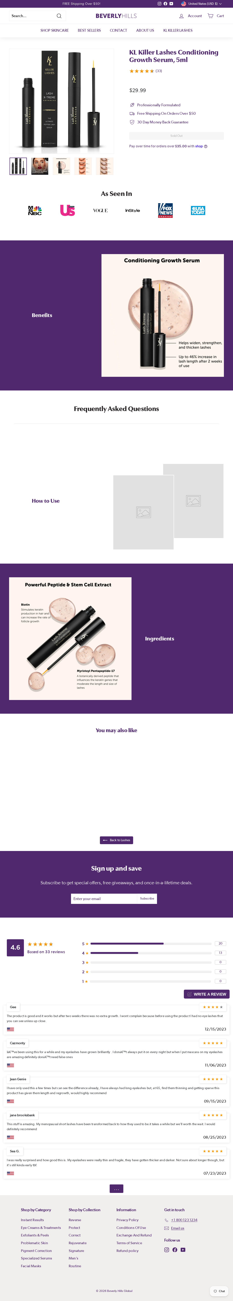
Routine (75, 1266)
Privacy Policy (127, 1220)
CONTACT (118, 30)
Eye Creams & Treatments (41, 1228)
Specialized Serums (36, 1258)
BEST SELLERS (89, 30)
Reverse (75, 1220)
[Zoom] (61, 101)
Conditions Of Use (131, 1228)
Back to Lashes (119, 840)
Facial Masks (31, 1266)
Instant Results (32, 1220)
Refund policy (127, 1251)
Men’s (73, 1258)
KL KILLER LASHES (178, 30)
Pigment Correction (36, 1251)
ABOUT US (145, 30)
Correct (75, 1235)
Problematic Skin (34, 1243)
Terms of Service (129, 1243)
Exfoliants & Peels (35, 1235)
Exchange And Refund (134, 1235)
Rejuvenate (77, 1243)
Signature (76, 1251)
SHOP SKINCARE (55, 30)
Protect (74, 1228)
